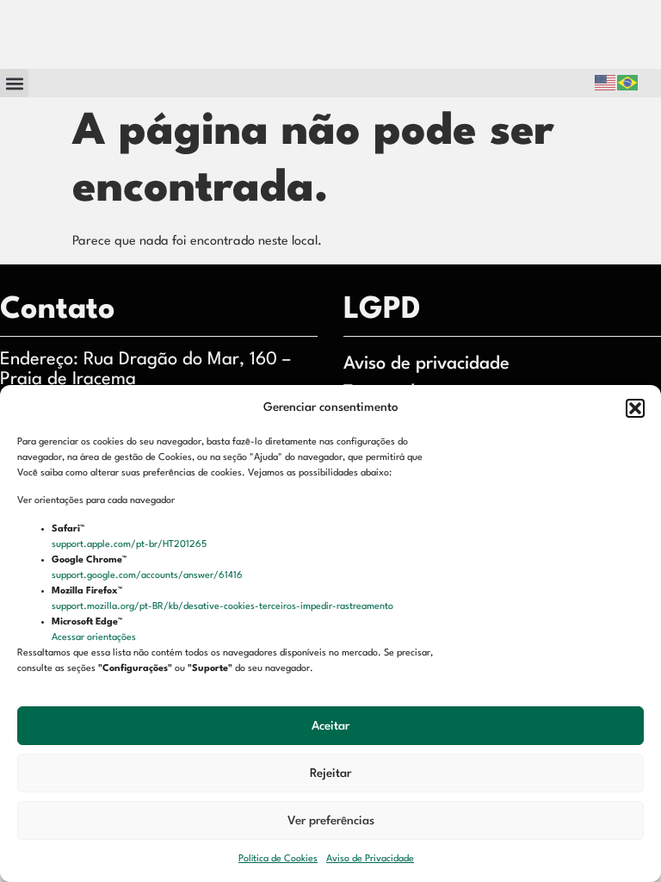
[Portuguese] (628, 83)
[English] (606, 83)
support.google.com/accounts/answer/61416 (148, 576)
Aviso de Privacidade (370, 859)
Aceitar (330, 726)
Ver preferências (330, 821)
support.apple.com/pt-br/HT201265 (130, 545)
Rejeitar (330, 773)
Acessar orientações (95, 638)
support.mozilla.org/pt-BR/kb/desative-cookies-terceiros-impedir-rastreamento (224, 607)
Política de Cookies (278, 859)
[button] (635, 408)
